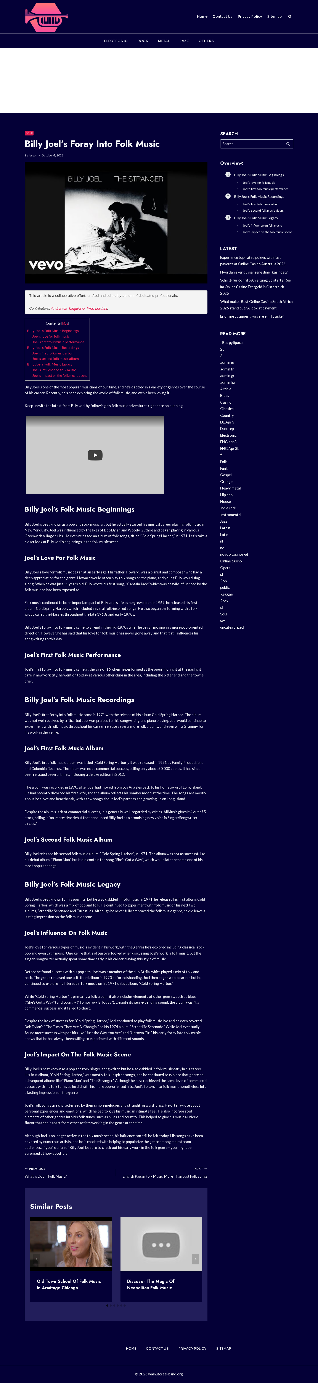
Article (225, 389)
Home (202, 16)
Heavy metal (230, 488)
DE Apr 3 (227, 422)
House (225, 501)
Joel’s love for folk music (51, 336)
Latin (224, 534)
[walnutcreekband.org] (46, 17)
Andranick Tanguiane (68, 308)
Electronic (116, 41)
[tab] (107, 1305)
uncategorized (232, 627)
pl (221, 574)
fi (221, 455)
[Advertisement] (159, 81)
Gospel (226, 475)
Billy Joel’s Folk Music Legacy (49, 364)
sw (222, 620)
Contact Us (223, 16)
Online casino (231, 561)
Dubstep (227, 428)
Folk (29, 133)
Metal (164, 41)
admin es (227, 362)
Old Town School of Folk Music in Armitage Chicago (69, 1284)
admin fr (227, 369)
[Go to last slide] (36, 1259)
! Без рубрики (231, 342)
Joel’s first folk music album (53, 353)
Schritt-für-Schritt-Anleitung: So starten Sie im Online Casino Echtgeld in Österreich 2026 (255, 287)
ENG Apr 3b (229, 448)
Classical (227, 408)
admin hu (227, 382)
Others (206, 41)
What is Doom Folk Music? (46, 1173)
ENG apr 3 (228, 442)
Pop (223, 581)
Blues (224, 395)
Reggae (226, 594)
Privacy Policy (250, 16)
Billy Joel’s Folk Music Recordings (53, 347)
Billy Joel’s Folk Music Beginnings (53, 330)
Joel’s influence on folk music (54, 370)
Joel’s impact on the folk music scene (59, 375)
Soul (223, 614)
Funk (224, 468)
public (225, 587)
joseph (33, 155)
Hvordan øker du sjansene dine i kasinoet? (253, 272)
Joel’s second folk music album (55, 358)
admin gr (227, 375)
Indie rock (228, 508)
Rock (143, 41)
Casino (225, 402)
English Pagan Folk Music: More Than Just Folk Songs (165, 1173)
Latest (225, 528)
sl (221, 607)
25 (222, 349)
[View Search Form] (289, 16)
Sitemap (274, 16)
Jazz (184, 41)
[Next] (195, 1259)
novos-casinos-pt (234, 554)
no (222, 548)
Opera (225, 567)
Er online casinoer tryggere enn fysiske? (252, 316)
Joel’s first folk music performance (58, 342)
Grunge (226, 481)
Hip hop (226, 495)
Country (227, 415)
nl (221, 541)
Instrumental (230, 514)
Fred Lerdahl (97, 308)
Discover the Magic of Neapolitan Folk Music (151, 1284)
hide (65, 323)
